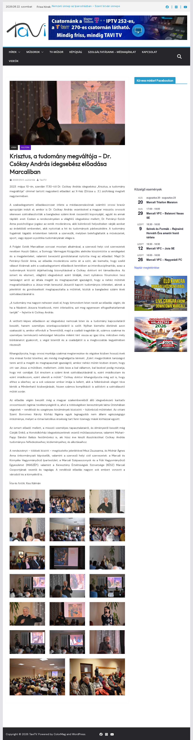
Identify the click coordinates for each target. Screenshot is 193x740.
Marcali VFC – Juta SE (160, 248)
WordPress (78, 734)
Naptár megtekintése (146, 267)
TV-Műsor (56, 52)
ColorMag (60, 734)
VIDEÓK (13, 61)
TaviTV (43, 179)
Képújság (75, 52)
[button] (18, 52)
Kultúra (25, 147)
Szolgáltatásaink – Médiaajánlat (112, 52)
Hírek (13, 52)
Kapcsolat (149, 52)
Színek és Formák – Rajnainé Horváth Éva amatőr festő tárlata (164, 233)
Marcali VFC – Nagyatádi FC (164, 259)
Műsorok (33, 52)
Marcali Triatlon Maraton (162, 202)
